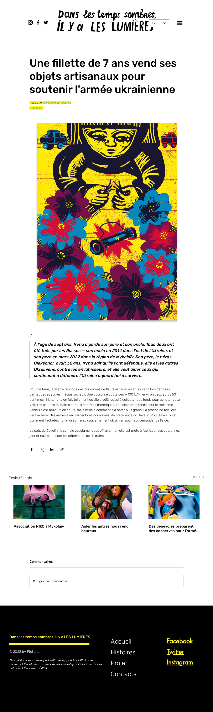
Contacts (123, 674)
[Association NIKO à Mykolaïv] (39, 502)
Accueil (121, 641)
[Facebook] (38, 22)
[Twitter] (46, 22)
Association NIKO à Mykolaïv (39, 526)
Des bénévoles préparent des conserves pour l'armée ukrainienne (173, 528)
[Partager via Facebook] (31, 450)
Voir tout (198, 477)
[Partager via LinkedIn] (52, 450)
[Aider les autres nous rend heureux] (106, 502)
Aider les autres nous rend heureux (105, 528)
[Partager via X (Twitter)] (42, 450)
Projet (119, 663)
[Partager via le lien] (62, 450)
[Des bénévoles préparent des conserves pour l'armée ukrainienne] (174, 502)
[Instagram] (30, 22)
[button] (179, 23)
